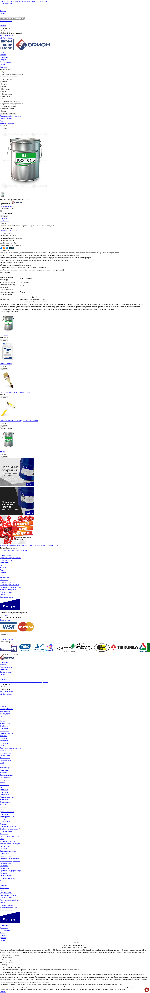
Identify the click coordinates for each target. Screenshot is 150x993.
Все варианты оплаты (7, 639)
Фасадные (3, 736)
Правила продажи (6, 667)
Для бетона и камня (7, 812)
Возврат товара (5, 672)
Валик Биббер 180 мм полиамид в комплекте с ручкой (19, 421)
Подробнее (4, 340)
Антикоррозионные (7, 123)
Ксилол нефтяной (6, 364)
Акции (2, 64)
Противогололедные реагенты (12, 74)
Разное (4, 111)
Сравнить (3, 218)
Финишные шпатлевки (8, 851)
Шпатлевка (6, 96)
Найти (22, 18)
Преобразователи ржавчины (10, 861)
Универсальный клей (7, 841)
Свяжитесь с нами (6, 16)
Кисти (2, 880)
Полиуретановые (6, 831)
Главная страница (6, 118)
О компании (4, 57)
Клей (4, 91)
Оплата (2, 13)
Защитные (3, 772)
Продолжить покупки (19, 550)
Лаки (4, 86)
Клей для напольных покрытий (11, 844)
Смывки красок (5, 863)
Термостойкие (5, 758)
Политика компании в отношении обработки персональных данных (24, 682)
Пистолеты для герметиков (9, 836)
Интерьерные (4, 731)
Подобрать (4, 113)
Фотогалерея (4, 669)
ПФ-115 (2, 745)
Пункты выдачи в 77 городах (22, 1)
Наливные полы (7, 99)
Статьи (2, 674)
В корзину (4, 216)
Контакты (3, 67)
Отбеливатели (5, 777)
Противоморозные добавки (9, 900)
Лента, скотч (4, 888)
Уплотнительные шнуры (8, 907)
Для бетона (4, 726)
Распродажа (4, 59)
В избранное (4, 221)
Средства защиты (6, 893)
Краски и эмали (7, 72)
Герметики (6, 89)
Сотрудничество (5, 62)
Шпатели (3, 890)
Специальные (5, 743)
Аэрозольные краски (9, 77)
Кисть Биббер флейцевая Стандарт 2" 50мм (15, 392)
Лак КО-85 (4, 335)
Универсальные (5, 753)
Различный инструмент (8, 895)
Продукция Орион (6, 206)
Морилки (3, 782)
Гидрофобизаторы (6, 875)
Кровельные (4, 738)
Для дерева (4, 728)
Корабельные (4, 741)
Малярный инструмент (10, 106)
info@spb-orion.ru (6, 38)
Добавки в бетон (8, 109)
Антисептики (7, 79)
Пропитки (3, 873)
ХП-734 (2, 452)
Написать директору (40, 1)
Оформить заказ (5, 550)
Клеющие (3, 807)
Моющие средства (6, 905)
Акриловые (4, 834)
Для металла (4, 853)
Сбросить (12, 113)
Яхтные (2, 819)
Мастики (5, 84)
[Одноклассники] (4, 248)
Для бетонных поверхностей (10, 829)
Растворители (7, 94)
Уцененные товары (6, 597)
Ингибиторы (4, 868)
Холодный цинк (5, 768)
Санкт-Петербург (6, 1)
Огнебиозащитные (6, 775)
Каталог (3, 52)
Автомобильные (5, 760)
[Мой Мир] (7, 248)
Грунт (2, 763)
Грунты (4, 82)
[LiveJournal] (12, 248)
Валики (2, 883)
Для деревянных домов (8, 826)
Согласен (3, 992)
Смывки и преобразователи (11, 101)
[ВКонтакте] (1, 248)
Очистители (4, 866)
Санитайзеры (4, 785)
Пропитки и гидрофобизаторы (12, 104)
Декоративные (5, 755)
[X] (10, 248)
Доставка (3, 11)
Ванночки (3, 885)
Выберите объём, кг (7, 208)
